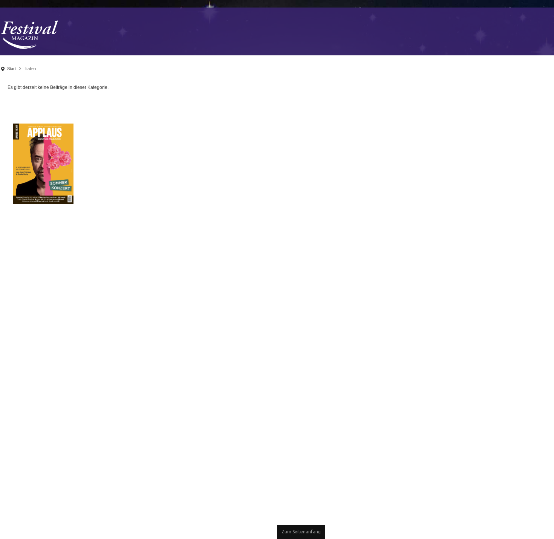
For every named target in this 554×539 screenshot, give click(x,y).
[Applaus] (43, 163)
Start (11, 68)
